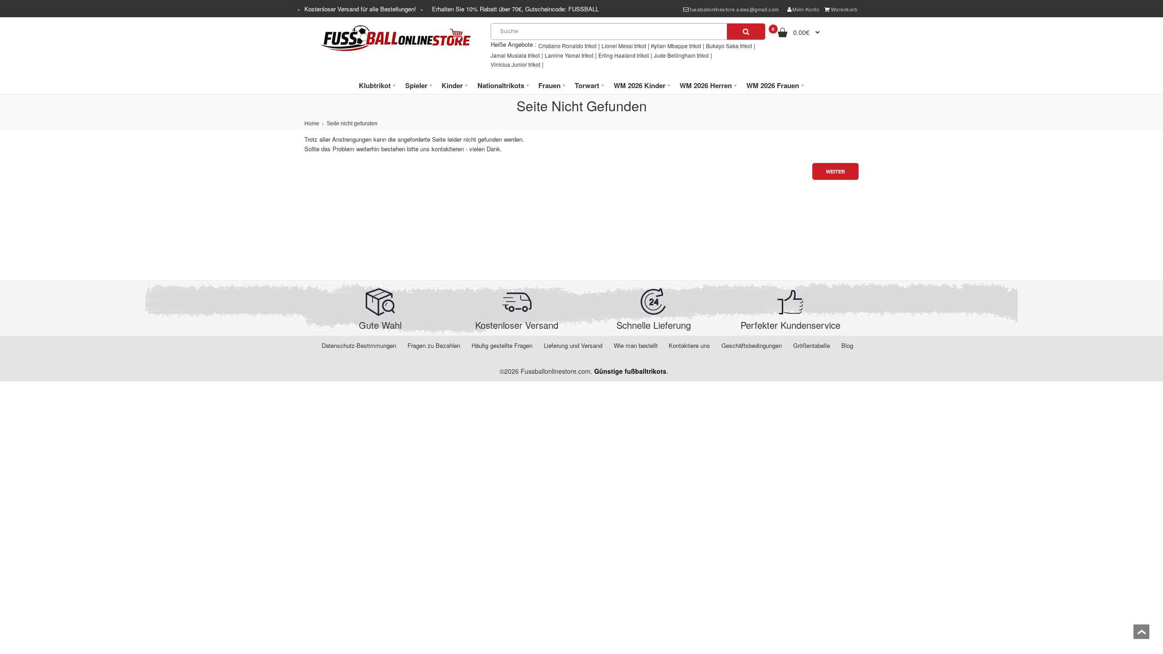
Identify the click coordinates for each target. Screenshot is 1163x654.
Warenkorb (844, 9)
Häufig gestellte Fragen (502, 345)
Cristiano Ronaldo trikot (567, 46)
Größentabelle (811, 345)
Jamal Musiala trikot (515, 55)
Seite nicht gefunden (352, 123)
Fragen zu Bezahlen (434, 345)
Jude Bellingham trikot (681, 55)
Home (311, 123)
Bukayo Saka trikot (729, 46)
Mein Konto (805, 9)
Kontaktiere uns (689, 345)
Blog (847, 345)
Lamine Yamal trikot (569, 55)
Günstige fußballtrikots (630, 371)
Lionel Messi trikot (623, 46)
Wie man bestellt (636, 345)
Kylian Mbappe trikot (676, 46)
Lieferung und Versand (573, 345)
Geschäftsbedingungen (751, 345)
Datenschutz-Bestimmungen (359, 345)
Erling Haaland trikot (623, 55)
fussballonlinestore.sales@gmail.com (734, 9)
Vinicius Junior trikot (515, 64)
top (1141, 634)
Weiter (835, 171)
